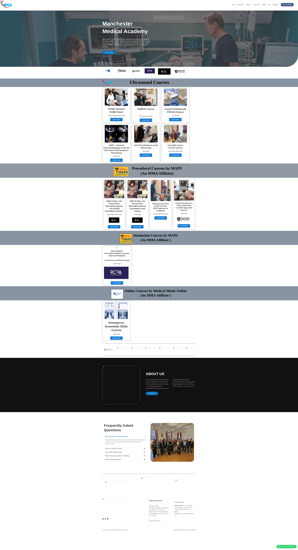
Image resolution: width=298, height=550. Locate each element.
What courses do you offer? (113, 459)
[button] (251, 4)
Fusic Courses (152, 515)
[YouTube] (107, 519)
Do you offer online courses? (113, 452)
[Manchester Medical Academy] (6, 4)
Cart (269, 4)
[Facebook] (103, 519)
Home (233, 4)
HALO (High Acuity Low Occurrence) (158, 513)
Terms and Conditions (155, 520)
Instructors (257, 4)
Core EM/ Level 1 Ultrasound (156, 510)
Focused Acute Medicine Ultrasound (158, 508)
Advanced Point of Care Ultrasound (158, 511)
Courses (248, 4)
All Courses (241, 4)
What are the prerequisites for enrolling (117, 456)
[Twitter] (105, 519)
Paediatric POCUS (153, 506)
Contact (264, 4)
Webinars (275, 4)
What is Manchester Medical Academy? (116, 436)
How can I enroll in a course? (113, 448)
